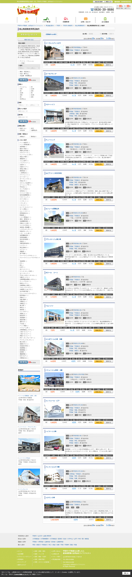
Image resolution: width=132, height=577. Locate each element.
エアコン (23, 249)
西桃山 (79, 47)
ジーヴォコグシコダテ (53, 43)
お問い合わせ (56, 551)
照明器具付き (25, 213)
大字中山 (70, 539)
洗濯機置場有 (25, 221)
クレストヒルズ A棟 (53, 467)
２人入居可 (24, 160)
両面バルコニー (25, 336)
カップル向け (25, 189)
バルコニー (24, 205)
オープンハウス (25, 179)
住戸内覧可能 (25, 291)
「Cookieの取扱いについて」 (21, 574)
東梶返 (87, 539)
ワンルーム (23, 87)
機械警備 (23, 354)
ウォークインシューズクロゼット (29, 258)
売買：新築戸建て (40, 559)
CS (22, 263)
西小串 (79, 144)
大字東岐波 (53, 539)
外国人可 (23, 181)
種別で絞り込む (29, 39)
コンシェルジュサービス (28, 293)
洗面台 (23, 241)
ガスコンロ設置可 (26, 183)
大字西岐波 (35, 539)
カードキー (24, 177)
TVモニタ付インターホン (28, 275)
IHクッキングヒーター (27, 338)
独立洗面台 (24, 247)
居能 (77, 113)
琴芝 (76, 83)
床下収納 (23, 253)
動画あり (34, 136)
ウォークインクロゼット (28, 255)
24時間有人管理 (25, 285)
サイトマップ (22, 562)
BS (22, 265)
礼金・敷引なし (24, 73)
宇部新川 (77, 50)
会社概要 (20, 554)
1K (32, 87)
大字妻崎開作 (45, 539)
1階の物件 (24, 299)
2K (21, 91)
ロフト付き (24, 199)
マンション (30, 61)
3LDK (32, 95)
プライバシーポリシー (24, 556)
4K (21, 97)
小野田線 (72, 113)
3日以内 (22, 130)
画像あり (22, 136)
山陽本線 (47, 542)
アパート (22, 61)
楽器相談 (23, 146)
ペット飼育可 (25, 142)
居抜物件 (23, 317)
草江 (50, 545)
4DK (32, 97)
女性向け (23, 191)
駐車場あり (24, 295)
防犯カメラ (24, 283)
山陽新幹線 (60, 542)
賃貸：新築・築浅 (40, 551)
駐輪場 (23, 215)
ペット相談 (24, 325)
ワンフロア (24, 311)
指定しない (23, 128)
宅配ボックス (25, 277)
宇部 (62, 545)
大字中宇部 (80, 374)
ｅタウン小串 (50, 497)
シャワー (23, 245)
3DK (21, 95)
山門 (75, 539)
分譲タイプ (24, 167)
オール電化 (24, 209)
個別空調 (23, 319)
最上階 (23, 305)
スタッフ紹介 (56, 556)
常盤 (75, 545)
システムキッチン (26, 229)
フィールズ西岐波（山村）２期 (27, 395)
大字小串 (80, 78)
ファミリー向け (25, 193)
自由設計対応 (25, 346)
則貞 (64, 539)
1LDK (32, 89)
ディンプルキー (25, 281)
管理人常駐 (24, 169)
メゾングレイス (23, 489)
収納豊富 (23, 261)
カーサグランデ (51, 74)
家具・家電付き (25, 219)
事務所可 (23, 159)
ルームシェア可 (25, 185)
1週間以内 (34, 130)
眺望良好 (23, 171)
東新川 (77, 85)
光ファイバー (25, 269)
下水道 (23, 323)
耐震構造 (23, 350)
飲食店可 (23, 315)
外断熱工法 (24, 358)
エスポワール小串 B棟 (54, 339)
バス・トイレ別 (25, 233)
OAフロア (24, 356)
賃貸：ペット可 (39, 554)
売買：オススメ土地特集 (42, 562)
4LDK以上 (23, 99)
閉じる (126, 573)
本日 (32, 128)
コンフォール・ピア (53, 401)
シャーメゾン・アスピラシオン (27, 427)
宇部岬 (67, 545)
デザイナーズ (25, 152)
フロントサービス (26, 287)
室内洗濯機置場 (25, 195)
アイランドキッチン (27, 340)
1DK (21, 89)
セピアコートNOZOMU (54, 173)
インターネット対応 (27, 271)
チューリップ (50, 140)
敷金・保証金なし (25, 71)
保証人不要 (24, 156)
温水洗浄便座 (25, 239)
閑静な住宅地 (25, 150)
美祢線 (53, 542)
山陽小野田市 (47, 536)
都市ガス (23, 321)
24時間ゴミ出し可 (26, 289)
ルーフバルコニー (26, 207)
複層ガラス (24, 344)
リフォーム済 (25, 327)
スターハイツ (50, 104)
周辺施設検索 (56, 559)
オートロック (25, 273)
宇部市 (75, 47)
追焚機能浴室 (25, 235)
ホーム (20, 551)
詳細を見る (99, 65)
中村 (78, 277)
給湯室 (23, 352)
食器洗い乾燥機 (25, 227)
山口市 (40, 536)
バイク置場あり (25, 217)
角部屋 (23, 309)
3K (32, 93)
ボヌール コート (52, 272)
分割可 (23, 164)
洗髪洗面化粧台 (25, 243)
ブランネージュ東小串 (53, 239)
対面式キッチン (25, 231)
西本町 (79, 108)
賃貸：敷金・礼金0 (40, 556)
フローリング (25, 197)
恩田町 (60, 539)
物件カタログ (22, 565)
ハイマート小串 (51, 431)
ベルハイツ (49, 306)
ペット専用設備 (25, 144)
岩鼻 (76, 412)
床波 (54, 545)
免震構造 (23, 348)
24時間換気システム (27, 330)
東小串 (79, 243)
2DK (32, 91)
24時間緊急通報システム (28, 279)
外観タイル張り (25, 223)
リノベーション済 (26, 154)
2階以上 (23, 297)
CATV (22, 267)
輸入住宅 (23, 342)
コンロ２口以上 (25, 225)
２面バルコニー (25, 331)
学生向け (23, 187)
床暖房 (23, 251)
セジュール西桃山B (52, 209)
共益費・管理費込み (26, 75)
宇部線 (71, 50)
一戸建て (22, 63)
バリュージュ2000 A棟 (54, 370)
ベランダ (23, 203)
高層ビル (23, 313)
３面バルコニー (25, 334)
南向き (23, 307)
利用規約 (20, 559)
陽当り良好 (24, 148)
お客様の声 (55, 554)
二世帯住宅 (24, 173)
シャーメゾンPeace (24, 458)
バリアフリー (25, 163)
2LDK (21, 93)
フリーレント (25, 175)
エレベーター (25, 211)
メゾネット (24, 201)
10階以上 (23, 301)
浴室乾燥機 (24, 237)
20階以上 (23, 303)
